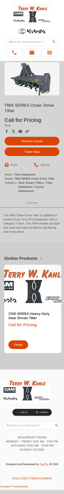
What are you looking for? (26, 41)
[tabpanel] (32, 79)
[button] (14, 52)
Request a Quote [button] (32, 141)
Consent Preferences (14, 486)
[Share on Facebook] (7, 131)
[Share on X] (13, 131)
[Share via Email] (20, 131)
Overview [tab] (32, 202)
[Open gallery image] (32, 78)
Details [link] (18, 344)
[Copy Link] (27, 131)
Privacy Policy (20, 478)
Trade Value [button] (32, 151)
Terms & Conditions (41, 478)
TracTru (44, 464)
